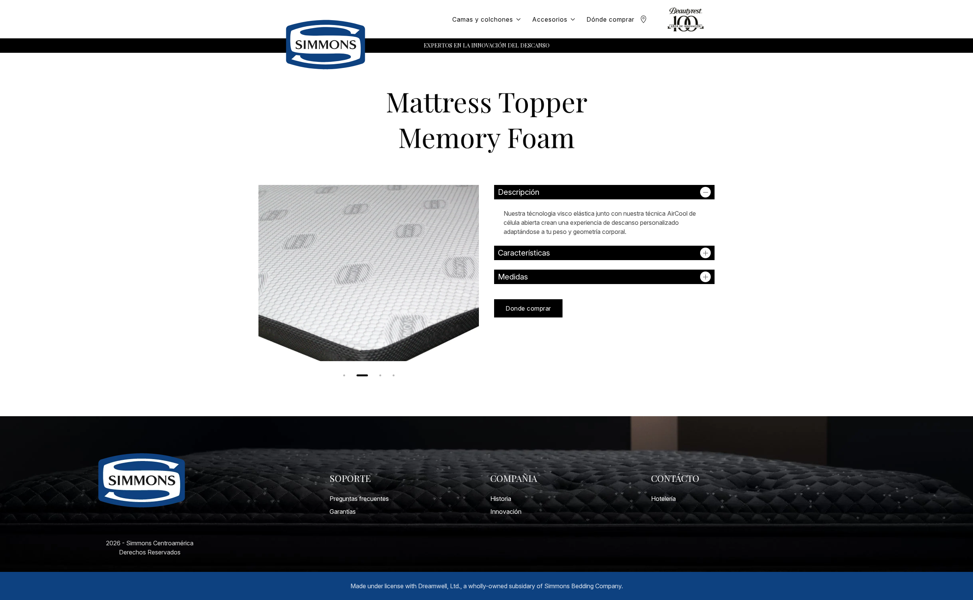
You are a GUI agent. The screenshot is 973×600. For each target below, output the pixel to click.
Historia (500, 498)
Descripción (518, 192)
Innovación (505, 511)
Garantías (343, 511)
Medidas (513, 276)
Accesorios (549, 19)
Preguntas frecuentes (359, 498)
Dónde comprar (610, 19)
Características (524, 252)
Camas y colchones (482, 19)
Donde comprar (528, 308)
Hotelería (663, 498)
